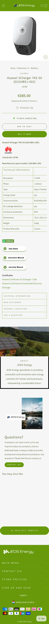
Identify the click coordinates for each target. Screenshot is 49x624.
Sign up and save (16, 587)
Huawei (24, 73)
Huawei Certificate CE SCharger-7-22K (19, 279)
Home (13, 68)
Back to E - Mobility (26, 530)
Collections (22, 68)
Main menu (11, 562)
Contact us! (14, 465)
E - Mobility (32, 68)
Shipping (15, 101)
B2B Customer (12, 302)
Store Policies (14, 579)
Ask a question (13, 315)
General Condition (15, 309)
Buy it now (24, 134)
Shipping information (17, 296)
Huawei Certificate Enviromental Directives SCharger (22, 285)
